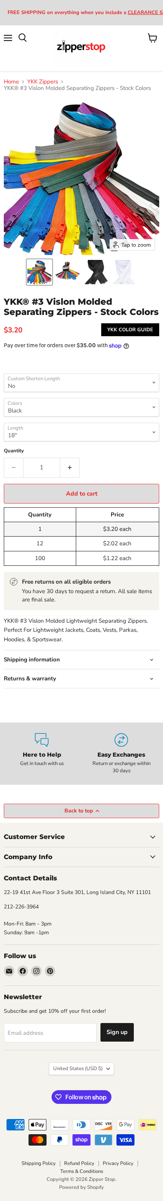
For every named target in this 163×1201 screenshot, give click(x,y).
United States (78, 1068)
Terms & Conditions (81, 1171)
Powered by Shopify (81, 1187)
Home (11, 82)
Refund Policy (79, 1163)
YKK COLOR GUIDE (130, 329)
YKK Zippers (42, 82)
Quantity (14, 451)
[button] (39, 272)
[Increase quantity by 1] (70, 467)
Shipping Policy (39, 1163)
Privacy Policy (118, 1163)
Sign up (117, 1032)
